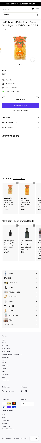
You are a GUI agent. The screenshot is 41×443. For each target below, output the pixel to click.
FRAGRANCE (6, 351)
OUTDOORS (5, 374)
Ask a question (7, 127)
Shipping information (9, 122)
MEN (3, 371)
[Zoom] (33, 60)
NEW (3, 340)
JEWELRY (5, 365)
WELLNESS (5, 380)
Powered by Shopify (20, 438)
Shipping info (6, 423)
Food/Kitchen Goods (23, 221)
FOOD (4, 368)
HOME (4, 363)
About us (5, 417)
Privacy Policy (6, 426)
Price (4, 70)
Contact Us (5, 420)
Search (4, 414)
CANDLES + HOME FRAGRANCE (12, 354)
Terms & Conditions (8, 429)
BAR (3, 377)
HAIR (3, 360)
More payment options (20, 110)
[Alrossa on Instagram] (22, 391)
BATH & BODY (6, 348)
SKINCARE (5, 346)
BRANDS (4, 343)
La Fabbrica (19, 178)
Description (6, 117)
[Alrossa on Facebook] (25, 391)
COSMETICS (5, 357)
